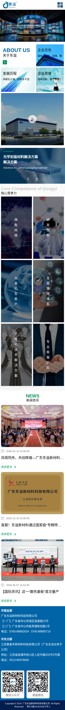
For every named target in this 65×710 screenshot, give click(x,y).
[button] (28, 179)
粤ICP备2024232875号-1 (38, 706)
